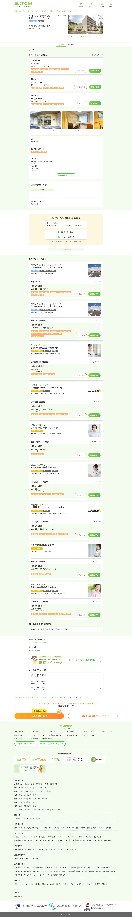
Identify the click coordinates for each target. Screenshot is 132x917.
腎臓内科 (74, 867)
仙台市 (51, 11)
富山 (31, 788)
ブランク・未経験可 (93, 884)
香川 (25, 806)
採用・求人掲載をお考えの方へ (53, 744)
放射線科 (106, 871)
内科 (32, 867)
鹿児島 (53, 810)
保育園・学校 (85, 828)
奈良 (39, 799)
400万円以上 (29, 849)
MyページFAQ (89, 735)
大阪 (20, 799)
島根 (34, 802)
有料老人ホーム (33, 840)
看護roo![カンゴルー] (20, 11)
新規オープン (18, 884)
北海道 (27, 784)
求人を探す (70, 731)
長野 (49, 788)
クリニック (60, 837)
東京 (20, 791)
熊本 (38, 810)
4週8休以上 (29, 884)
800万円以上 (71, 849)
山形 (51, 784)
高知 (34, 806)
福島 (55, 784)
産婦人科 (57, 871)
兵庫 (29, 799)
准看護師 (25, 819)
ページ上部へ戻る (65, 249)
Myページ (35, 731)
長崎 (34, 810)
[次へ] (98, 36)
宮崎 (48, 810)
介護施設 (89, 837)
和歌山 (44, 799)
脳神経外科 (27, 871)
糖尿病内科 (82, 867)
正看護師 (17, 819)
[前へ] (73, 36)
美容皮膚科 (25, 867)
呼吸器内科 (39, 867)
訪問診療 (94, 828)
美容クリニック (71, 837)
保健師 (32, 819)
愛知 (20, 795)
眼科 (63, 871)
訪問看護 (57, 828)
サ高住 (72, 840)
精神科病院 (51, 837)
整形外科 (36, 871)
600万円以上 (50, 849)
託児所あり (80, 884)
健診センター (91, 840)
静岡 (29, 795)
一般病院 (17, 837)
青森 (32, 784)
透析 (50, 828)
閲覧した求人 (18, 735)
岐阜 (25, 795)
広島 (20, 802)
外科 (89, 867)
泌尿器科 (85, 871)
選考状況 (52, 731)
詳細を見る (95, 71)
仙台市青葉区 (61, 11)
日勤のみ (29, 858)
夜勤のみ (36, 858)
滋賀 (34, 799)
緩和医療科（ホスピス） (59, 875)
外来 (20, 828)
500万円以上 (40, 849)
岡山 (25, 802)
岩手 (37, 784)
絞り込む (34, 49)
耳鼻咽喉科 (70, 871)
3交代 (22, 858)
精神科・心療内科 (95, 871)
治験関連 (108, 828)
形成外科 (43, 871)
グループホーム (63, 840)
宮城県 (44, 11)
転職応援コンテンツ (56, 735)
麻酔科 (112, 871)
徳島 (20, 806)
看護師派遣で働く (73, 735)
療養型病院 (42, 837)
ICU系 (45, 828)
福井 (40, 788)
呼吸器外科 (96, 867)
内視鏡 (101, 828)
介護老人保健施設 (20, 840)
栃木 (45, 791)
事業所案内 (18, 896)
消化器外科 (18, 871)
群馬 (49, 791)
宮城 (41, 784)
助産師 (38, 819)
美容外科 (17, 867)
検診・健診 (75, 828)
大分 (43, 810)
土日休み (38, 884)
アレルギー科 (44, 875)
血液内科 (66, 867)
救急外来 (38, 828)
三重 (34, 795)
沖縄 (59, 810)
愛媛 (29, 806)
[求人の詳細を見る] (66, 280)
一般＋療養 (33, 837)
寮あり (73, 884)
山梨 (45, 788)
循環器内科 (57, 867)
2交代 (16, 858)
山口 (39, 802)
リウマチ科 (18, 875)
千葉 (35, 791)
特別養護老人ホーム (100, 837)
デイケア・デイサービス (48, 840)
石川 (35, 788)
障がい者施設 (80, 840)
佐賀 (29, 810)
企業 (109, 840)
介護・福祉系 (65, 828)
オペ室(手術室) (29, 828)
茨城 (40, 791)
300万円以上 (18, 849)
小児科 (50, 871)
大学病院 (25, 837)
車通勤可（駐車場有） (35, 650)
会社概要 (17, 892)
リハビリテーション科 (31, 875)
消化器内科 (48, 867)
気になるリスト (107, 731)
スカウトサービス (38, 735)
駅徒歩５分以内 (47, 884)
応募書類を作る (89, 731)
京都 (25, 799)
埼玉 (31, 791)
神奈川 (26, 791)
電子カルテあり (106, 884)
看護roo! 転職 (34, 11)
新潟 (26, 788)
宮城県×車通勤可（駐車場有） (38, 642)
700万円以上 (61, 849)
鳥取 (29, 802)
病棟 (15, 828)
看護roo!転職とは (20, 731)
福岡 (25, 810)
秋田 (46, 784)
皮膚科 (77, 871)
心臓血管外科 (105, 867)
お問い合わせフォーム (26, 744)
